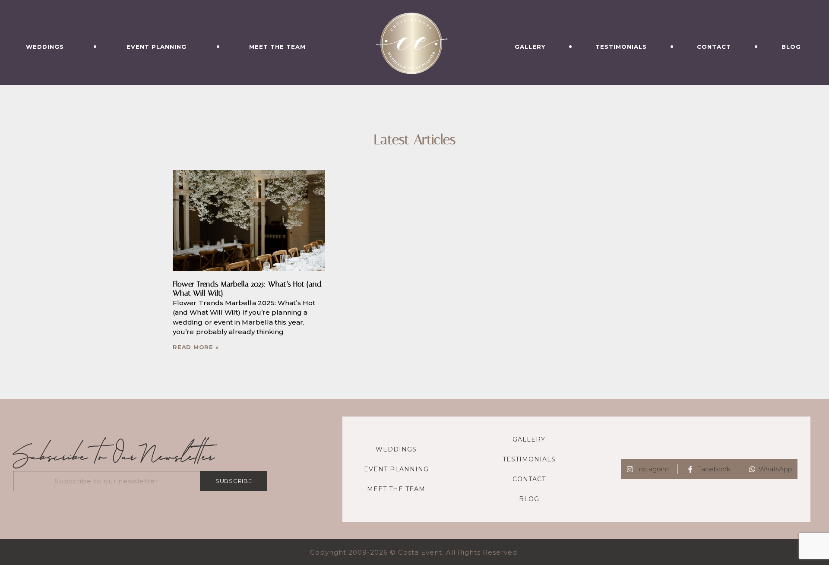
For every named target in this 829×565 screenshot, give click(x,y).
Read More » (195, 347)
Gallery (530, 46)
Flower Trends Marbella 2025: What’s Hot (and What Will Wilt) (247, 288)
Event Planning (157, 46)
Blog (791, 46)
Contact (714, 46)
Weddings (45, 46)
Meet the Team (277, 46)
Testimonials (621, 46)
